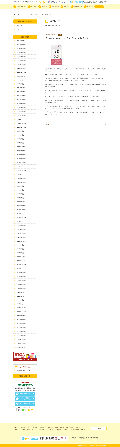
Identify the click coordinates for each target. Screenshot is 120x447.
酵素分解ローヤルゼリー (23, 370)
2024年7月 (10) (21, 139)
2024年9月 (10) (21, 131)
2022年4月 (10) (21, 245)
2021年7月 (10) (21, 280)
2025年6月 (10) (21, 95)
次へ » (105, 124)
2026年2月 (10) (21, 64)
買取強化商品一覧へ (25, 376)
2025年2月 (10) (21, 111)
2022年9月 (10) (21, 225)
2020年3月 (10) (21, 335)
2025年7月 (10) (21, 91)
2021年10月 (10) (21, 268)
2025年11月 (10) (21, 76)
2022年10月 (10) (21, 221)
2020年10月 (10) (21, 312)
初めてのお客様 (59, 427)
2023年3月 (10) (21, 202)
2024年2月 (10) (21, 158)
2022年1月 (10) (21, 257)
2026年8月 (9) (21, 40)
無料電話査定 (88, 2)
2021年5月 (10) (21, 288)
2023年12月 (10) (21, 166)
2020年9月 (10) (21, 315)
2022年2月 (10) (21, 253)
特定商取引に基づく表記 (27, 429)
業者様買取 (58, 429)
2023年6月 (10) (21, 190)
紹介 (18, 29)
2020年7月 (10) (21, 323)
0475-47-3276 (25, 404)
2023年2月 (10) (21, 205)
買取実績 (42, 427)
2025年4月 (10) (21, 103)
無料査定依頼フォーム (26, 393)
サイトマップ (49, 429)
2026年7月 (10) (21, 44)
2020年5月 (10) (21, 327)
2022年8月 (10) (21, 229)
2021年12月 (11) (21, 260)
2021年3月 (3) (21, 292)
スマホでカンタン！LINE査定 (25, 409)
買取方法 (35, 427)
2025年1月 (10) (21, 115)
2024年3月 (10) (21, 154)
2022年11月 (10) (21, 217)
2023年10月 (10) (21, 174)
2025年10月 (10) (21, 80)
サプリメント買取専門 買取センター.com (89, 445)
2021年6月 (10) (21, 284)
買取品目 (15, 427)
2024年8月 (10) (21, 135)
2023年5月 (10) (21, 194)
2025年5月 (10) (21, 99)
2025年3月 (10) (21, 107)
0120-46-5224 (25, 398)
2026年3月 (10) (21, 60)
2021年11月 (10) (21, 264)
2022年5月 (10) (21, 241)
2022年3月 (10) (21, 249)
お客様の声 (50, 427)
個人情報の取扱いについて (78, 429)
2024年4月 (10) (21, 150)
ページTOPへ (98, 429)
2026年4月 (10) (21, 56)
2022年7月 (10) (21, 233)
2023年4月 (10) (21, 198)
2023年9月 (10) (21, 178)
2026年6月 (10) (21, 48)
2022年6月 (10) (21, 237)
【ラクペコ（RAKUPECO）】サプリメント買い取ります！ (68, 38)
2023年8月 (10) (21, 182)
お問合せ (66, 429)
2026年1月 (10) (21, 68)
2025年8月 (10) (21, 88)
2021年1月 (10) (21, 300)
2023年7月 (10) (21, 186)
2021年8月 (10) (21, 276)
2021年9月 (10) (21, 272)
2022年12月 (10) (21, 213)
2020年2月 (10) (21, 339)
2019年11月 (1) (21, 347)
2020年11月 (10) (21, 308)
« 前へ (47, 124)
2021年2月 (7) (21, 296)
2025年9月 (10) (21, 84)
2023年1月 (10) (21, 209)
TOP (14, 14)
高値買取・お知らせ (25, 21)
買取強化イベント (25, 427)
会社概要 (15, 429)
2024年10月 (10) (21, 127)
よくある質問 (40, 429)
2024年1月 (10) (21, 162)
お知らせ (20, 14)
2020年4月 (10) (21, 331)
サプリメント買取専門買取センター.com (52, 2)
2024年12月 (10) (21, 119)
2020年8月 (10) (21, 319)
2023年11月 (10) (21, 170)
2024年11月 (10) (21, 123)
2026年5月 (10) (21, 52)
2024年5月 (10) (21, 146)
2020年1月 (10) (21, 343)
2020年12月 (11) (21, 304)
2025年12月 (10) (21, 72)
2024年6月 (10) (21, 143)
